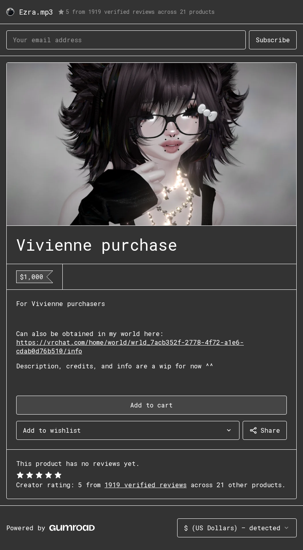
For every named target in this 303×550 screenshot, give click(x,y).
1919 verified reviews (146, 485)
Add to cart (151, 405)
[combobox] (127, 430)
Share (270, 430)
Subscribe (273, 40)
